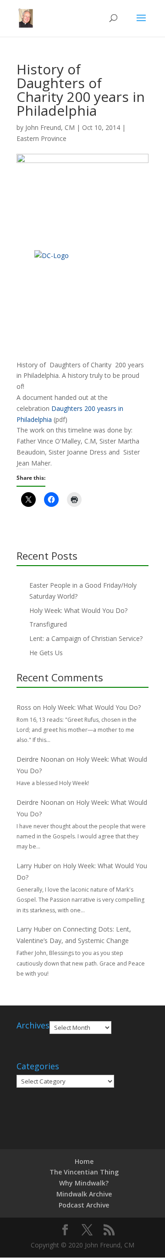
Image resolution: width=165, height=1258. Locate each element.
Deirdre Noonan (40, 759)
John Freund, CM (50, 127)
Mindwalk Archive (84, 1194)
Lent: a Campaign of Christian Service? (86, 638)
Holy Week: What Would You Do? (78, 610)
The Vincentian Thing (84, 1172)
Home (84, 1161)
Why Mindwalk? (84, 1183)
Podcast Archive (84, 1205)
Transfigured (48, 624)
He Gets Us (46, 652)
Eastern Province (41, 138)
